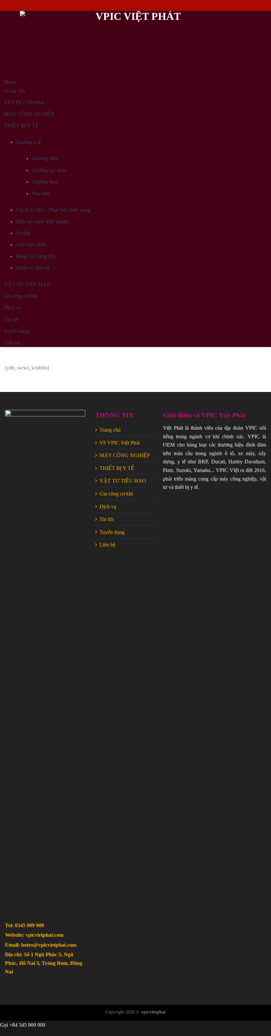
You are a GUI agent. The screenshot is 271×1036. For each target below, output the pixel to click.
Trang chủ (110, 430)
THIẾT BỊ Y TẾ (116, 468)
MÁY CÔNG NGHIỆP (124, 455)
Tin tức (106, 519)
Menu (10, 82)
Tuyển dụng (112, 532)
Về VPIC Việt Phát (119, 443)
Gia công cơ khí (116, 493)
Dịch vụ (107, 506)
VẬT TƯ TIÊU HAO (122, 481)
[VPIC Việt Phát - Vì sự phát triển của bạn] (135, 44)
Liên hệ (107, 544)
